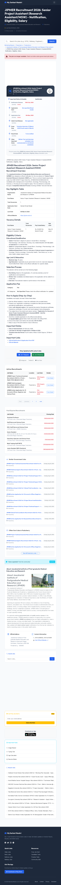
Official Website (13, 342)
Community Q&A (36, 859)
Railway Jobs (8, 859)
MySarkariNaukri (9, 45)
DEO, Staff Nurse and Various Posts (17, 427)
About (36, 881)
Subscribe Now (30, 722)
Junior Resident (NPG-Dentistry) (16, 448)
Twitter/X (30, 360)
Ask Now (52, 561)
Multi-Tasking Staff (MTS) (14, 443)
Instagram (23, 360)
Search (52, 41)
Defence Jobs (9, 857)
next (41, 401)
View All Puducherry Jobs (30, 553)
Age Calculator (12, 755)
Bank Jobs (8, 854)
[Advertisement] (30, 73)
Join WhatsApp (39, 354)
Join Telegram (24, 354)
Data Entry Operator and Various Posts (18, 438)
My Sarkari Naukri (14, 2)
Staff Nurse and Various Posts (16, 422)
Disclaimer (53, 881)
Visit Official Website (41, 640)
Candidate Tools (35, 854)
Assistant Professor (13, 417)
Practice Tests (35, 857)
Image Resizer (12, 748)
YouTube (39, 360)
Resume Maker (12, 759)
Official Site (49, 91)
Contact (42, 881)
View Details (50, 378)
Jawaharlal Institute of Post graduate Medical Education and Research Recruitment (29, 47)
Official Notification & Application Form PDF (21, 340)
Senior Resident (11, 432)
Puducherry (19, 45)
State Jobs (8, 852)
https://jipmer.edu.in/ (26, 215)
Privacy (47, 881)
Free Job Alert (35, 852)
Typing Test (11, 751)
